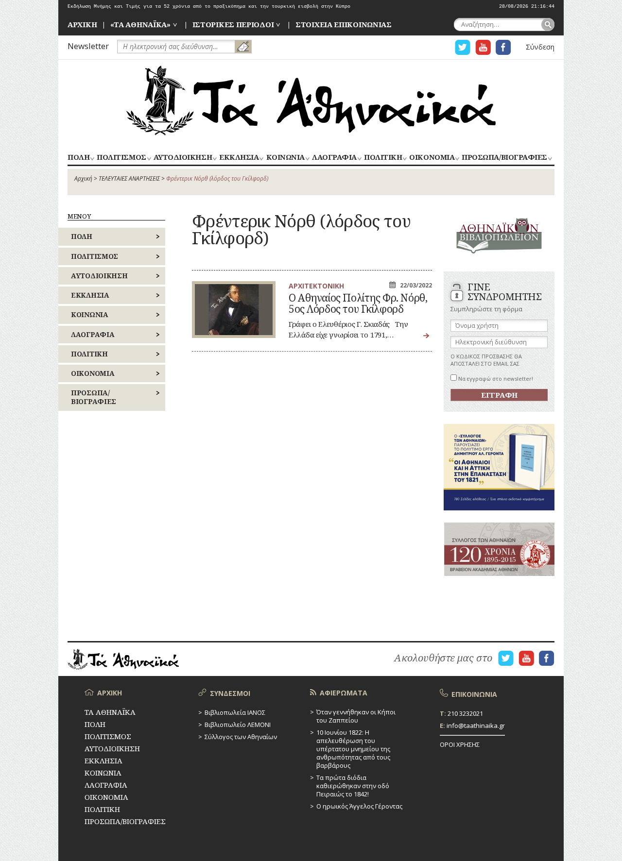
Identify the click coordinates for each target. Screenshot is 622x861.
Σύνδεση (540, 46)
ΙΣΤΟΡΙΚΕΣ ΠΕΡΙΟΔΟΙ (233, 24)
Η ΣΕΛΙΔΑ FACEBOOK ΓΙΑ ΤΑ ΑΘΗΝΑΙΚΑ (503, 47)
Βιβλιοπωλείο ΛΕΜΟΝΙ (238, 724)
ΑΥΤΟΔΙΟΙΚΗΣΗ (183, 157)
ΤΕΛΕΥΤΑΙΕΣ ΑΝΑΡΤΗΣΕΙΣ (129, 178)
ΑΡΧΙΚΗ (82, 24)
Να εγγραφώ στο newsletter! (495, 378)
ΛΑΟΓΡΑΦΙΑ (334, 157)
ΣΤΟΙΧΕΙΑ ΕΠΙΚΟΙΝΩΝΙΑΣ (343, 24)
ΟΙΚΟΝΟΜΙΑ (431, 157)
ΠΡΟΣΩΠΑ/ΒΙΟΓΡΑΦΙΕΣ (504, 157)
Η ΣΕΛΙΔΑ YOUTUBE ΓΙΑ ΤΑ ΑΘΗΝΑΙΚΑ (483, 47)
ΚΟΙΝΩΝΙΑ (285, 157)
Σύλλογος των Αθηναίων (241, 736)
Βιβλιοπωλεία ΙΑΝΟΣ (235, 712)
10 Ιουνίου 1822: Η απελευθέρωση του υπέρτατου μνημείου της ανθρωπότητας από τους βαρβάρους (353, 749)
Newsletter (88, 45)
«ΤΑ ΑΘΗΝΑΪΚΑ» (140, 24)
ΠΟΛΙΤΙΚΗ (383, 157)
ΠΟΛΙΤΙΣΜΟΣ (121, 157)
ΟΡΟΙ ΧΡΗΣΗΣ (460, 744)
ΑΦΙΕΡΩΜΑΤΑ (343, 692)
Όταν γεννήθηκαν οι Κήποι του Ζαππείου (356, 716)
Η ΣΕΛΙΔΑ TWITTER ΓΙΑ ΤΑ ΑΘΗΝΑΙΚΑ (462, 47)
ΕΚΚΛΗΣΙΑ (239, 157)
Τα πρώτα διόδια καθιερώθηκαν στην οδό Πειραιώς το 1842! (352, 785)
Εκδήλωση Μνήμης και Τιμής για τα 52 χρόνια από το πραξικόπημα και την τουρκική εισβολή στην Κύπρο (209, 6)
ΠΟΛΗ (78, 157)
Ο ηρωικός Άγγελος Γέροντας (359, 806)
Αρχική (83, 178)
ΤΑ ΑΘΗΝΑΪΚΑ (311, 100)
